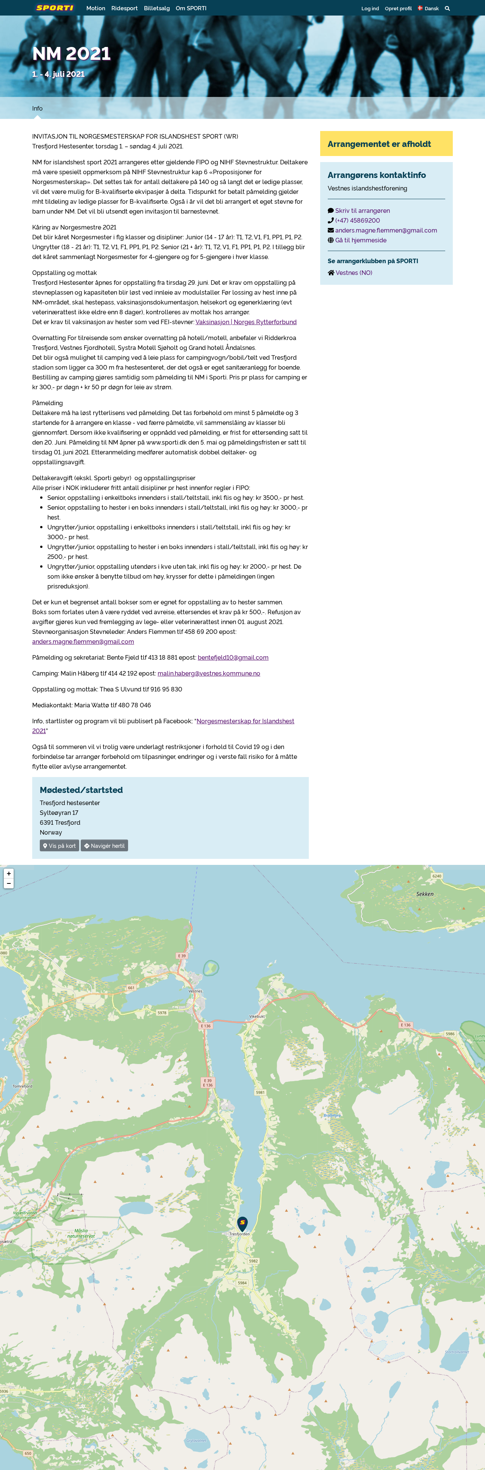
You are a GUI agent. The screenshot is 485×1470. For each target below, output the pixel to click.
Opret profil (398, 8)
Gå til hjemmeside (360, 240)
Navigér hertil (107, 845)
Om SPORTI (191, 8)
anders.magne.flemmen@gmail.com (83, 641)
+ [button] (9, 873)
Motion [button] (95, 8)
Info (37, 108)
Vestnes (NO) (354, 272)
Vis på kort (61, 845)
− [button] (9, 883)
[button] (428, 8)
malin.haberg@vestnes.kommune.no (209, 673)
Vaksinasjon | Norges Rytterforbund (246, 321)
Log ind (370, 8)
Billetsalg (157, 8)
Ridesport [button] (124, 8)
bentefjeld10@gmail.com (233, 657)
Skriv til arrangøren (362, 210)
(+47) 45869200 (357, 220)
